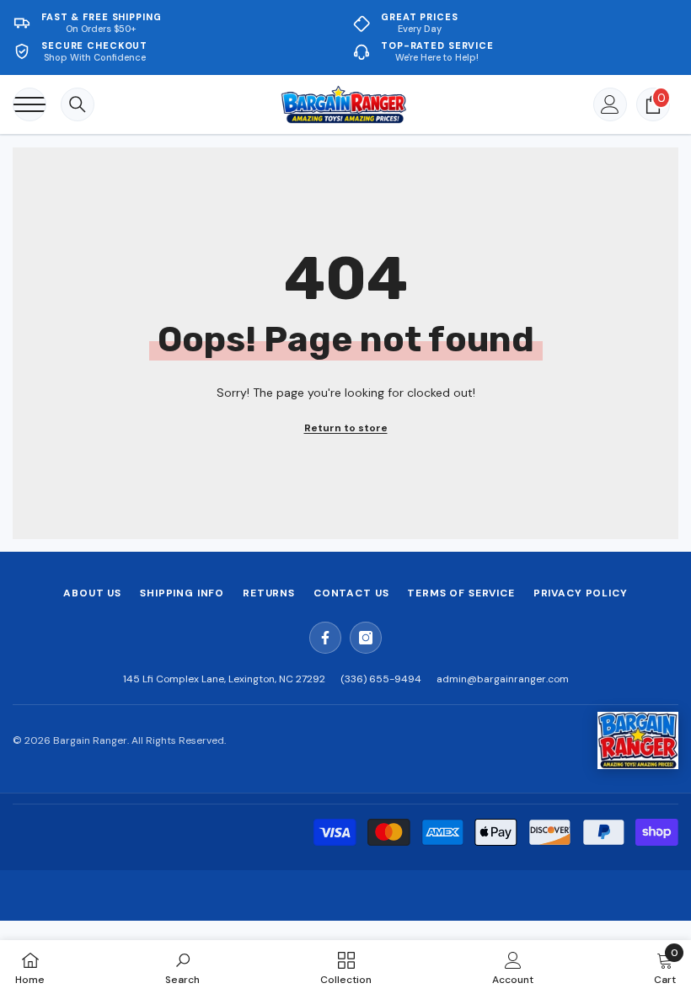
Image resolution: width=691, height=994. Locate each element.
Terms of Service (460, 593)
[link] (182, 967)
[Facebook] (325, 638)
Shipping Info (182, 593)
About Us (92, 593)
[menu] (29, 104)
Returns (269, 593)
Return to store (346, 428)
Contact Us (350, 593)
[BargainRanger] (637, 740)
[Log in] (610, 104)
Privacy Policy (580, 593)
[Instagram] (366, 638)
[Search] (77, 104)
